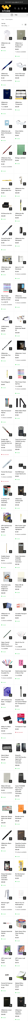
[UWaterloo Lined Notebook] (7, 1002)
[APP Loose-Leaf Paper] (7, 950)
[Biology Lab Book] (21, 149)
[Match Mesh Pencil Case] (7, 747)
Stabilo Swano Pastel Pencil (5, 557)
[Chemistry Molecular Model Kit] (21, 318)
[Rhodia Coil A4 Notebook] (21, 808)
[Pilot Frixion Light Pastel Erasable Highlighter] (21, 517)
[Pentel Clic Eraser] (7, 463)
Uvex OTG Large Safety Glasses (20, 74)
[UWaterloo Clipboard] (7, 94)
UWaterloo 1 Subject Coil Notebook (19, 45)
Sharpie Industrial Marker (6, 932)
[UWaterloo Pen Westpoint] (21, 230)
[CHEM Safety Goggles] (7, 318)
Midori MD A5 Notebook (19, 586)
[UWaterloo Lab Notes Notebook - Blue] (7, 123)
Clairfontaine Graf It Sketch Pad (20, 672)
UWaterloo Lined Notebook (6, 1011)
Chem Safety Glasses (19, 132)
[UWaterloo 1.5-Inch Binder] (7, 605)
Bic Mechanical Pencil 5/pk (19, 875)
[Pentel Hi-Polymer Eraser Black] (7, 975)
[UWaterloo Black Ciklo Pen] (7, 835)
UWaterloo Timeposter (18, 103)
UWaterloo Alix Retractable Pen (6, 189)
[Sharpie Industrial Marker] (7, 923)
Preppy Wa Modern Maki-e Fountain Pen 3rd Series (6, 442)
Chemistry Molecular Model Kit (20, 328)
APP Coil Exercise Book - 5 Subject (6, 700)
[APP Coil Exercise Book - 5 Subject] (7, 691)
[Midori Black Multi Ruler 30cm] (21, 402)
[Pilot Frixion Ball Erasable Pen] (7, 663)
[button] (22, 8)
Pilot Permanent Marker (6, 411)
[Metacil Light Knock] (7, 894)
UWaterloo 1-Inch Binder (20, 354)
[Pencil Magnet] (7, 374)
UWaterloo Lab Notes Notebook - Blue (6, 133)
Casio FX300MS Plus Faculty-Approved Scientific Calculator (20, 789)
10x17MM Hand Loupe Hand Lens (20, 473)
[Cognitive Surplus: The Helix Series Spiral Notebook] (21, 835)
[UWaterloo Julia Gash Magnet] (7, 259)
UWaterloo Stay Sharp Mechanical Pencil (6, 159)
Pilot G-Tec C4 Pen (19, 643)
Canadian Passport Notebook (21, 614)
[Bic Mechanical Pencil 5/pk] (21, 865)
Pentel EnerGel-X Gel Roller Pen (6, 239)
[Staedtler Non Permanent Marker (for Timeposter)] (21, 691)
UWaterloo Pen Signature (19, 189)
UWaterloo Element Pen (5, 74)
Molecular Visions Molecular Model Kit (6, 818)
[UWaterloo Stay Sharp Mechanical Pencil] (7, 149)
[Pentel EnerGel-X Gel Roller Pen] (7, 230)
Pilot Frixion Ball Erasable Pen (6, 672)
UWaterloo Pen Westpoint (19, 239)
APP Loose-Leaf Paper (6, 959)
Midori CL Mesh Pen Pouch (6, 727)
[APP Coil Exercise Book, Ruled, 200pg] (7, 517)
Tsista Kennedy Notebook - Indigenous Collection (6, 587)
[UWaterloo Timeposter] (21, 94)
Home (3, 19)
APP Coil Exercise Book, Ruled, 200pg (6, 527)
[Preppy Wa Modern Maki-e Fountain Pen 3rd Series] (7, 431)
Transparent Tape (20, 726)
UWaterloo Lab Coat (5, 44)
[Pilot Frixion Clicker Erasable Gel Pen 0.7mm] (7, 287)
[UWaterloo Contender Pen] (7, 345)
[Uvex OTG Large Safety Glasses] (21, 65)
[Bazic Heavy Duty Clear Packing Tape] (21, 923)
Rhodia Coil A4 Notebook (19, 817)
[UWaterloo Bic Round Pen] (21, 205)
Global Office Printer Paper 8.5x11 (19, 985)
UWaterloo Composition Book (20, 297)
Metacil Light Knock (5, 903)
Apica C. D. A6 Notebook (19, 268)
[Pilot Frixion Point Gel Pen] (21, 374)
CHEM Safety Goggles (5, 327)
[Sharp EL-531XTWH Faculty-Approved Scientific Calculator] (21, 747)
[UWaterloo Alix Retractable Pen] (7, 180)
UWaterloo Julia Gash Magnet (6, 268)
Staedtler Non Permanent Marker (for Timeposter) (21, 701)
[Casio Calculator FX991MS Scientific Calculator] (21, 548)
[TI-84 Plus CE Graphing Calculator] (7, 490)
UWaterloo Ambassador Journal (19, 500)
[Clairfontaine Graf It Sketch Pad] (21, 663)
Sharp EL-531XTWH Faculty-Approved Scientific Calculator (21, 759)
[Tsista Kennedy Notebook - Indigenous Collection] (7, 576)
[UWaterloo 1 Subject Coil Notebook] (21, 35)
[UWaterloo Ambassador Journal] (21, 490)
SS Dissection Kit (6, 213)
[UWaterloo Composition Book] (21, 287)
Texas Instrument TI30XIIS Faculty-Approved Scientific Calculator (20, 443)
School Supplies (9, 19)
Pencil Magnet (5, 382)
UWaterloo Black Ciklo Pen (6, 844)
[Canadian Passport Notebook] (21, 605)
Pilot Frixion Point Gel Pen (20, 383)
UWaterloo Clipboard (4, 103)
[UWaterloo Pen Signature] (21, 180)
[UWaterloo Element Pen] (7, 65)
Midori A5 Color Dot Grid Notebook (7, 787)
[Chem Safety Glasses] (21, 123)
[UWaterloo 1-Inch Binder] (21, 345)
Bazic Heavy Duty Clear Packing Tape (20, 933)
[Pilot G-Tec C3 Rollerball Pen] (21, 894)
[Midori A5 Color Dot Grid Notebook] (7, 777)
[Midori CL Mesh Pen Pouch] (7, 718)
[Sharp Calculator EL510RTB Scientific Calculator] (7, 865)
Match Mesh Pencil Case (5, 756)
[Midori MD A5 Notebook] (21, 576)
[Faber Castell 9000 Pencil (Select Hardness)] (7, 634)
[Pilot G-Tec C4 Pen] (21, 634)
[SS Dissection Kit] (7, 205)
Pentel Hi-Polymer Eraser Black (7, 984)
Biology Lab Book (20, 158)
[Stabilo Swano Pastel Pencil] (7, 548)
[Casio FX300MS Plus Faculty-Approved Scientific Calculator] (21, 777)
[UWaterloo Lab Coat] (7, 35)
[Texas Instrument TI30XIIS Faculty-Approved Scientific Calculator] (21, 431)
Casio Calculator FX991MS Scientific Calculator (20, 559)
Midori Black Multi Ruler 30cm (20, 411)
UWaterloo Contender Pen (6, 354)
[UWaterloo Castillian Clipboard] (21, 1002)
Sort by (3, 23)
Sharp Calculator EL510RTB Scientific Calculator (6, 876)
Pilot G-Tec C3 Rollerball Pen (19, 903)
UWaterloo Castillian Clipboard (18, 1012)
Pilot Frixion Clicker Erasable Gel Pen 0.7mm (6, 297)
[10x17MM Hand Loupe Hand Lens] (21, 463)
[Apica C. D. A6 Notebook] (21, 259)
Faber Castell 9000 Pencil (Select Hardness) (6, 644)
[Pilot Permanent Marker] (7, 402)
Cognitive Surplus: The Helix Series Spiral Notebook (20, 845)
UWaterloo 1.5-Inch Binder (5, 614)
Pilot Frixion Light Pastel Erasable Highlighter (20, 527)
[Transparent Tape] (21, 718)
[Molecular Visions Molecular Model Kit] (7, 808)
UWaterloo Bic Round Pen (19, 214)
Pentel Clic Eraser (6, 472)
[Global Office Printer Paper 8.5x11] (21, 975)
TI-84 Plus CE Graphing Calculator (5, 500)
